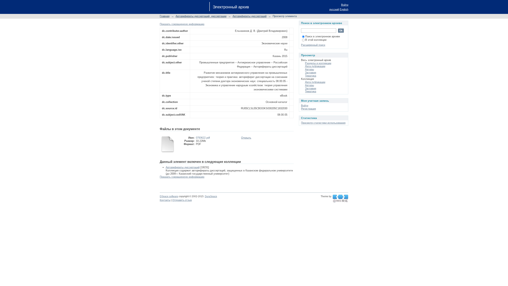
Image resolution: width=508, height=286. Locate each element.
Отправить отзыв (182, 200)
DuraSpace (211, 196)
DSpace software (169, 196)
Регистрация (308, 108)
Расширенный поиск (313, 44)
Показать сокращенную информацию (182, 24)
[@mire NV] (340, 198)
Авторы (309, 69)
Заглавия (310, 72)
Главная (164, 16)
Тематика (310, 75)
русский (334, 9)
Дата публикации (315, 66)
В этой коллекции (315, 39)
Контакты (165, 200)
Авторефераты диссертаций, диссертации (201, 16)
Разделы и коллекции (318, 63)
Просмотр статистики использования (323, 122)
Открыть (246, 137)
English (344, 9)
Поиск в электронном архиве (322, 36)
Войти (344, 4)
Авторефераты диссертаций (250, 16)
